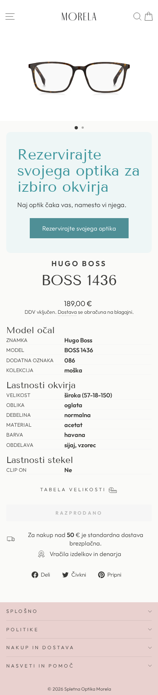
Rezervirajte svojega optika (79, 228)
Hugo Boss (79, 263)
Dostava (67, 312)
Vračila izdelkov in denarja (85, 554)
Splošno (22, 611)
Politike (22, 629)
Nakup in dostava (40, 647)
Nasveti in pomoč (40, 666)
